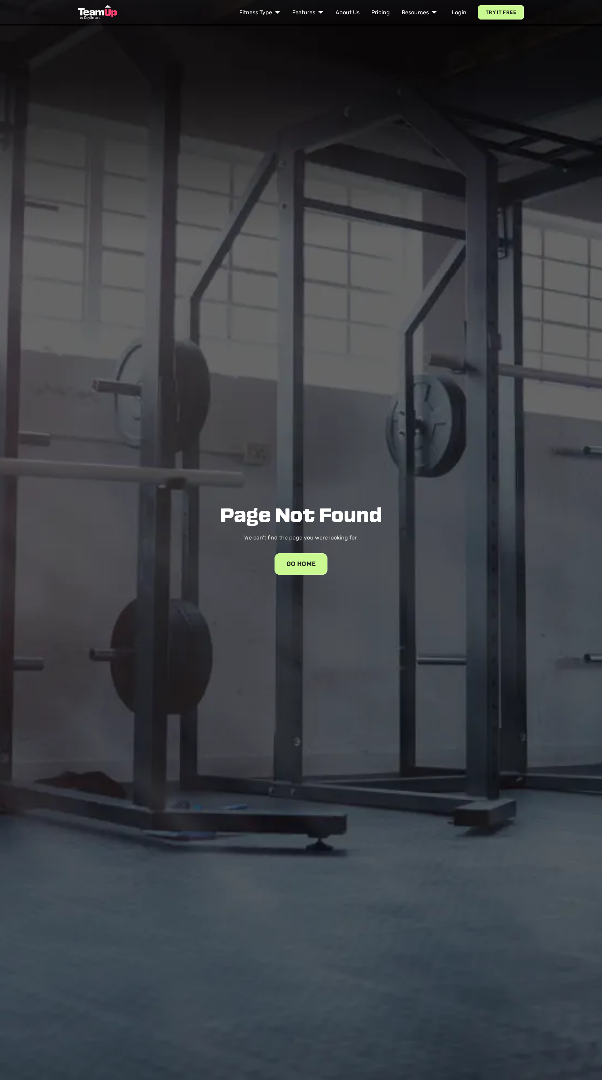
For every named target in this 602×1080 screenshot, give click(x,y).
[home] (97, 12)
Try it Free (501, 12)
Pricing (380, 12)
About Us (347, 12)
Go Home (301, 564)
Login (459, 12)
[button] (259, 12)
